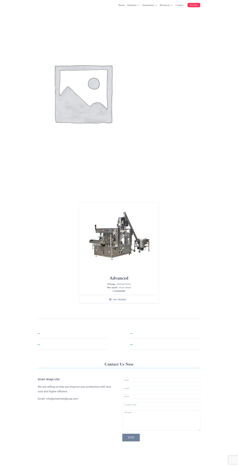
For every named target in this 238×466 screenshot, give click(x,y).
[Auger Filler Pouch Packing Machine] (119, 236)
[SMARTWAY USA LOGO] (60, 3)
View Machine (119, 299)
